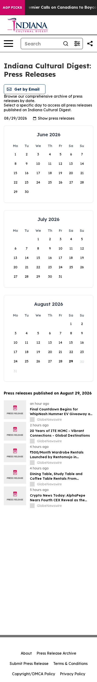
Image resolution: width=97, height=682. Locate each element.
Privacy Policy (72, 673)
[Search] (65, 43)
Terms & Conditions (70, 663)
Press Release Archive (56, 653)
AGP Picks (12, 7)
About (26, 653)
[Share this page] (90, 43)
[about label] (32, 419)
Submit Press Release (29, 663)
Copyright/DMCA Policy (33, 673)
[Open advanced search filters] (77, 43)
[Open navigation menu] (8, 43)
